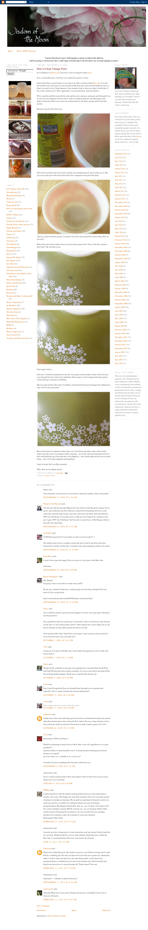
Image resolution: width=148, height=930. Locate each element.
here (137, 136)
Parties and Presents (14, 283)
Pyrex (89, 72)
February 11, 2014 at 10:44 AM (60, 899)
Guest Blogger (12, 247)
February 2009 (120, 284)
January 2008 (120, 333)
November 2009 (121, 251)
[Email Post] (65, 473)
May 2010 (119, 228)
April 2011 (119, 187)
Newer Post (41, 910)
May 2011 (119, 183)
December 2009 (121, 247)
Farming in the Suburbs (16, 221)
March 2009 (119, 281)
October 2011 (120, 168)
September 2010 (121, 213)
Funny (9, 234)
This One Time (12, 312)
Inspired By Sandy (14, 257)
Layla (45, 734)
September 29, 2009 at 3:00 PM (60, 570)
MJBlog (46, 790)
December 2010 (121, 202)
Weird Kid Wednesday (15, 321)
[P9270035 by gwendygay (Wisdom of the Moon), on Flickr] (74, 446)
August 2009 (120, 262)
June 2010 (119, 224)
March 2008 (119, 326)
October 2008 (120, 299)
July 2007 (119, 356)
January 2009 (120, 288)
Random (10, 289)
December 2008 (121, 292)
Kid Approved (12, 260)
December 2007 (121, 337)
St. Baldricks (11, 305)
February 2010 (120, 239)
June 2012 (119, 157)
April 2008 (119, 322)
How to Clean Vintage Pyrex (52, 68)
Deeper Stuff (11, 205)
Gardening (11, 237)
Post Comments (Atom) (57, 915)
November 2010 (121, 206)
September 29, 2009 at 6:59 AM (60, 497)
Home (10, 51)
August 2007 (120, 352)
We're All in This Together (17, 318)
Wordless (10, 328)
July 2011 (119, 176)
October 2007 (120, 344)
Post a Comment (43, 906)
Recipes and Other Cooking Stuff (19, 296)
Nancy (45, 608)
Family (9, 218)
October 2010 (120, 210)
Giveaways (11, 240)
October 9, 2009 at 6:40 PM (58, 677)
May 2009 (119, 273)
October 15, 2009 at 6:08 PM (58, 695)
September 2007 (121, 348)
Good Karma (11, 244)
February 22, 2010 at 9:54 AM (59, 821)
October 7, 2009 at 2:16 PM (58, 657)
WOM (9, 325)
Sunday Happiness (14, 308)
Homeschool (11, 250)
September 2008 (121, 303)
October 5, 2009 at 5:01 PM (58, 640)
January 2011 (120, 198)
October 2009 (120, 254)
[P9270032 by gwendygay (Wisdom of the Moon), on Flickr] (74, 364)
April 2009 (119, 277)
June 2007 (119, 359)
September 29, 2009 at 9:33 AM (60, 526)
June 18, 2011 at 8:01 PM (56, 842)
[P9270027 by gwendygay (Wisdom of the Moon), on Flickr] (74, 234)
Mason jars (54, 72)
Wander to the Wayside (52, 503)
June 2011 (119, 180)
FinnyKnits (47, 556)
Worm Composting (14, 331)
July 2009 (119, 266)
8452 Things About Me (16, 188)
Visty (45, 646)
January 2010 (120, 243)
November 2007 (121, 341)
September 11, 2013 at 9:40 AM (60, 882)
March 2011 (119, 191)
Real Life (10, 292)
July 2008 (119, 311)
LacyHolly (47, 533)
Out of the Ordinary (14, 279)
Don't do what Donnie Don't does (19, 208)
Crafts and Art (12, 202)
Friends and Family (14, 231)
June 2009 (119, 269)
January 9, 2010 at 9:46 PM (58, 783)
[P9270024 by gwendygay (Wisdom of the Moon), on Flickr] (74, 167)
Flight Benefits (12, 227)
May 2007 (119, 363)
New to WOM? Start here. (26, 51)
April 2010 (119, 232)
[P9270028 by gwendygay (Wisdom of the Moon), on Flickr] (74, 305)
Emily (45, 664)
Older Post (106, 910)
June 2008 (119, 314)
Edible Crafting (13, 214)
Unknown (47, 848)
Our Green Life (12, 270)
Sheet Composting (14, 302)
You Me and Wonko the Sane (18, 338)
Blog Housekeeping (14, 195)
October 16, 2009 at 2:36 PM (58, 728)
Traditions (10, 315)
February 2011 (120, 195)
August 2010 (120, 217)
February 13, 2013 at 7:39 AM (59, 868)
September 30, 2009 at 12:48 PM (60, 602)
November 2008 (121, 296)
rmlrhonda (47, 714)
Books (9, 198)
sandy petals (48, 889)
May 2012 (119, 161)
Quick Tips (11, 286)
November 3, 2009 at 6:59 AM (59, 766)
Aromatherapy (12, 192)
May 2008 (119, 318)
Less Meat (10, 263)
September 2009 (121, 258)
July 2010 (119, 221)
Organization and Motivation (18, 267)
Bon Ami (96, 83)
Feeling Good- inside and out (18, 224)
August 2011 (120, 172)
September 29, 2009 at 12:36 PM (60, 549)
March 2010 (119, 236)
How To (10, 254)
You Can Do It (12, 335)
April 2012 (119, 165)
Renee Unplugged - (51, 576)
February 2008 (120, 329)
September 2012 (121, 153)
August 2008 (120, 307)
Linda (45, 684)
